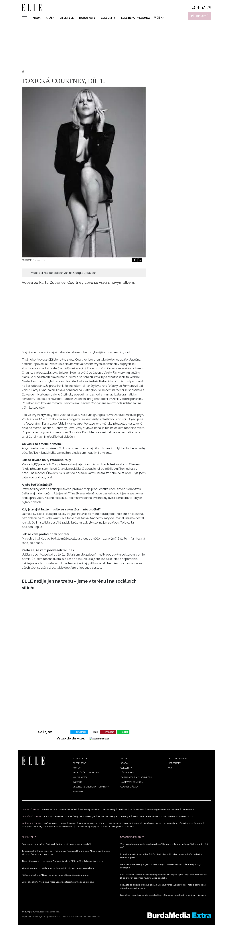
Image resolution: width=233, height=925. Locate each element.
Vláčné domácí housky (55, 823)
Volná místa (80, 777)
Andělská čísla (125, 809)
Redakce (26, 260)
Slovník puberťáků (68, 809)
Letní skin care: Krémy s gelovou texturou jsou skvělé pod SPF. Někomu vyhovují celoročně (160, 866)
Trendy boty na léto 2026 (180, 816)
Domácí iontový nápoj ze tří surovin (93, 826)
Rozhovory (55, 71)
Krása (50, 17)
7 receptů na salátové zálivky (83, 823)
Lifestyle (67, 17)
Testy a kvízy (108, 809)
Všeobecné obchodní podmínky (91, 786)
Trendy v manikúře (53, 816)
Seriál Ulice (138, 816)
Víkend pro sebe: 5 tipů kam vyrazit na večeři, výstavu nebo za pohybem (58, 868)
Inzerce (77, 782)
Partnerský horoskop (90, 809)
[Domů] (33, 760)
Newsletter (80, 758)
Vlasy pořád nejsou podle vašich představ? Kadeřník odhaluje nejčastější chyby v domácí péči (164, 846)
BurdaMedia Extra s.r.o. (48, 911)
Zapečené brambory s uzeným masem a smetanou (47, 826)
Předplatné (79, 763)
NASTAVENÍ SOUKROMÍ (132, 782)
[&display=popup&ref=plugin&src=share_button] (134, 260)
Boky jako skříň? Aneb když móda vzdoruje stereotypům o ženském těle (58, 882)
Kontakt (78, 768)
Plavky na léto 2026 (156, 816)
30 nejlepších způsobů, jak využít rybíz (182, 823)
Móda (36, 17)
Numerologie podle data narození (163, 809)
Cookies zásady (129, 786)
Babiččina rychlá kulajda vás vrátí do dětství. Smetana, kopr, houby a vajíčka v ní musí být (164, 895)
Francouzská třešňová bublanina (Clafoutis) (120, 823)
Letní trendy (188, 809)
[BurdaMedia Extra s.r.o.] (179, 915)
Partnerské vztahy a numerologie (114, 816)
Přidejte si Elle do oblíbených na (63, 272)
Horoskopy (87, 17)
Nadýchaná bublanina (123, 826)
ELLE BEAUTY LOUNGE (136, 17)
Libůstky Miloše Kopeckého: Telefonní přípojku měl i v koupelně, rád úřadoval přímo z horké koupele (162, 856)
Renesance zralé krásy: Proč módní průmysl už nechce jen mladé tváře (57, 844)
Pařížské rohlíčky (152, 823)
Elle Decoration (177, 758)
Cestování (139, 809)
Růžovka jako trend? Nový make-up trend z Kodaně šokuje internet (55, 875)
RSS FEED (78, 791)
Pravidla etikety (49, 809)
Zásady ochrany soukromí (136, 777)
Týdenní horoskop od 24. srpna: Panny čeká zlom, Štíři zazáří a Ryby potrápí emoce (62, 861)
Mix (170, 768)
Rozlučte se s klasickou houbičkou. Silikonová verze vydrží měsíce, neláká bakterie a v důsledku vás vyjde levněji (163, 886)
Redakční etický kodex (86, 772)
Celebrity (108, 17)
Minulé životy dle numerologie (80, 816)
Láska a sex (127, 772)
